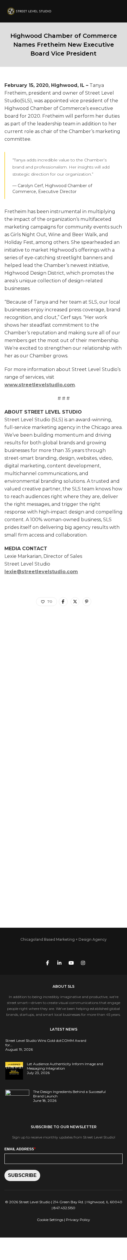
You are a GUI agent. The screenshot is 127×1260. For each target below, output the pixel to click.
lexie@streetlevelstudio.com (41, 571)
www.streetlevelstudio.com (39, 385)
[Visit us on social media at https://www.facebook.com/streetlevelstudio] (47, 962)
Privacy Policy (78, 1219)
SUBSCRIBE (22, 1175)
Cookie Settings (50, 1219)
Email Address (19, 1148)
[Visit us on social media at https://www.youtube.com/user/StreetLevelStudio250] (71, 962)
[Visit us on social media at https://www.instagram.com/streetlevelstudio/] (83, 962)
